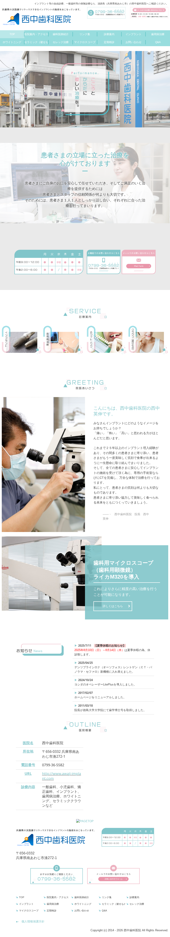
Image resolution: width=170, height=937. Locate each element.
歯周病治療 (157, 34)
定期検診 (109, 42)
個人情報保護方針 (32, 921)
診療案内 (109, 34)
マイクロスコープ (84, 42)
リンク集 (84, 34)
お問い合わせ (133, 42)
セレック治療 (61, 42)
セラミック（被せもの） (36, 42)
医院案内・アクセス (36, 34)
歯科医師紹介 (61, 34)
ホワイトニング (12, 42)
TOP (12, 34)
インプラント (133, 34)
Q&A (158, 42)
